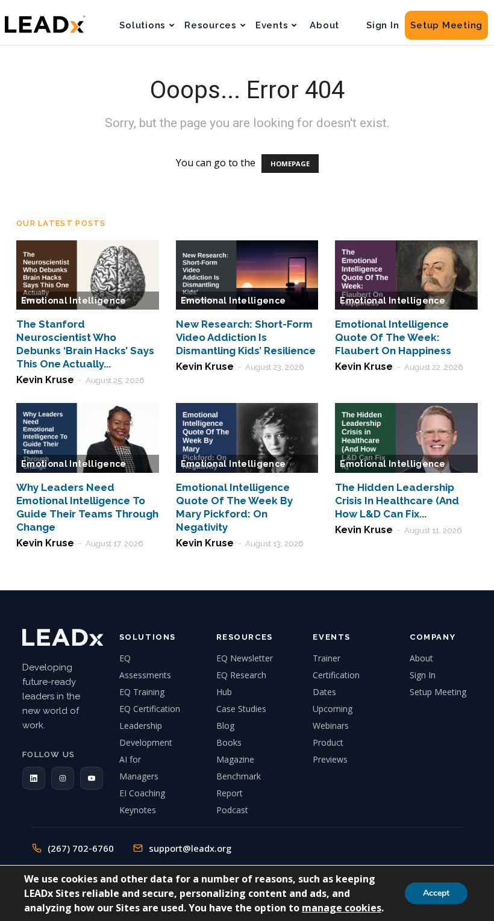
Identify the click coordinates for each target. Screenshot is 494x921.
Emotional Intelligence (74, 300)
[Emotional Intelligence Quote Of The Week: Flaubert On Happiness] (406, 275)
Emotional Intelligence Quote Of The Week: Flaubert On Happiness (393, 337)
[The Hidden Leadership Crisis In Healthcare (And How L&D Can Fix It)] (406, 438)
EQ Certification (149, 708)
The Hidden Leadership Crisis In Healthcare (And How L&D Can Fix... (397, 500)
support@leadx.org (190, 848)
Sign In (382, 25)
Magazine (235, 759)
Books (229, 742)
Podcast (232, 810)
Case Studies (241, 708)
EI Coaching (142, 793)
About (324, 25)
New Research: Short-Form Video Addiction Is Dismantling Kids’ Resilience (246, 337)
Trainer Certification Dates (336, 675)
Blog (225, 725)
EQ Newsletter (244, 658)
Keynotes (137, 810)
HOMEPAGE (290, 163)
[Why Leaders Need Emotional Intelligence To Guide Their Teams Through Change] (87, 438)
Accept (436, 893)
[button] (33, 778)
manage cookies (341, 907)
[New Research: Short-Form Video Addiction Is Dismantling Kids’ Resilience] (247, 275)
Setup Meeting (446, 25)
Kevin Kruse (45, 380)
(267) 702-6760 (81, 848)
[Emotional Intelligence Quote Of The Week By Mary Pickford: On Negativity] (247, 438)
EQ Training (141, 692)
